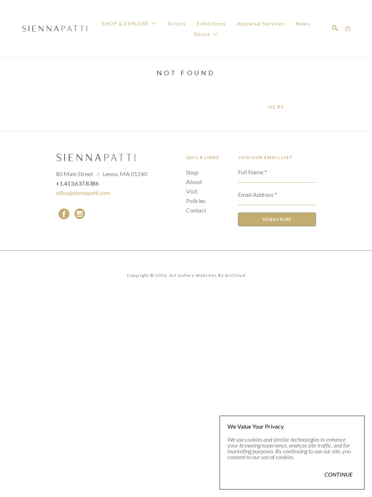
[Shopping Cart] (347, 28)
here (277, 107)
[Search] (335, 28)
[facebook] (63, 213)
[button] (129, 23)
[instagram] (79, 213)
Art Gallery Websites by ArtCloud (207, 275)
